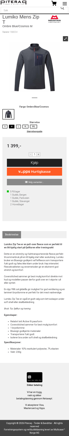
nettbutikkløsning (35, 429)
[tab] (11, 234)
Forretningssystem (13, 429)
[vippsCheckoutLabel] (34, 172)
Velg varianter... (36, 182)
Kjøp (34, 162)
